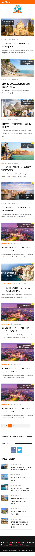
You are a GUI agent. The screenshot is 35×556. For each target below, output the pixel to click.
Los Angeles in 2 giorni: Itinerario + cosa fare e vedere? (15, 329)
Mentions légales (27, 550)
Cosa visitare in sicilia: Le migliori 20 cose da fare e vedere (19, 501)
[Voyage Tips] (17, 9)
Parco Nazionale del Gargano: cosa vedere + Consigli (15, 85)
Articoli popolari (7, 284)
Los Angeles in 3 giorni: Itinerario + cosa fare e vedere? (15, 370)
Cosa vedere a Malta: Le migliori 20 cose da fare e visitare (15, 289)
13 (24, 426)
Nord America (5, 243)
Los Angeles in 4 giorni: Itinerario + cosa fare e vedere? (15, 249)
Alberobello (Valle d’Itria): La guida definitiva (16, 125)
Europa (3, 39)
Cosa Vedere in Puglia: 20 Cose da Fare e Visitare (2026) (17, 209)
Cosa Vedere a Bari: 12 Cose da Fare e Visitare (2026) (16, 168)
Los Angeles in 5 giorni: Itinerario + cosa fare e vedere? (15, 410)
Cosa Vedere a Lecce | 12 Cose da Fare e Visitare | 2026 (17, 45)
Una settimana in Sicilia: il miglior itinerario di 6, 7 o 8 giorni (19, 524)
